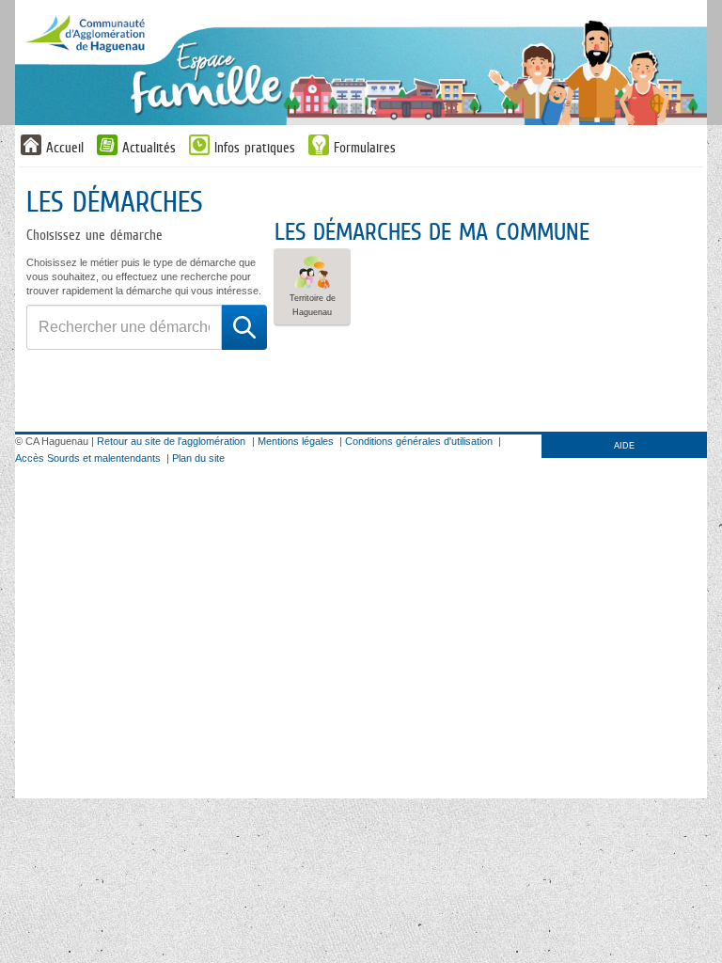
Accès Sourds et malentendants (88, 458)
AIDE (624, 445)
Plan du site (198, 458)
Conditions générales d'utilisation (419, 441)
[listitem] (312, 286)
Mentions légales (296, 441)
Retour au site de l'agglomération (171, 441)
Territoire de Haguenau (313, 305)
